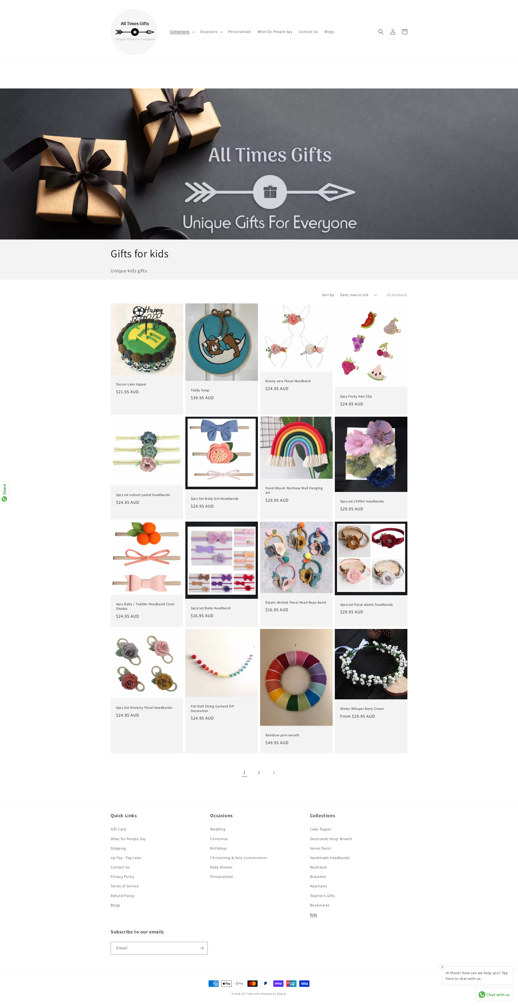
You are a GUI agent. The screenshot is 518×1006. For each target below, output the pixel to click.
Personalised (221, 876)
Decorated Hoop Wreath (331, 838)
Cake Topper (321, 829)
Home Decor (321, 848)
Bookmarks (320, 905)
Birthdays (218, 848)
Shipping (118, 848)
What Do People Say (128, 838)
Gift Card (118, 829)
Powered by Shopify (274, 993)
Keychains (318, 886)
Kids (313, 914)
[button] (182, 31)
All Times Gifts (251, 993)
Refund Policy (123, 895)
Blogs (115, 905)
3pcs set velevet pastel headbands (143, 495)
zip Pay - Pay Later (126, 857)
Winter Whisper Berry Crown (362, 709)
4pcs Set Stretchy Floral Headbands (144, 708)
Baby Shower (221, 867)
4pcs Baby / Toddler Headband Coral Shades (145, 606)
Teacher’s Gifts (322, 895)
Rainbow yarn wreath (282, 735)
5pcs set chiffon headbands (362, 501)
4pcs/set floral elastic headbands (366, 605)
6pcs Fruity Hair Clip (356, 396)
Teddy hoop (200, 390)
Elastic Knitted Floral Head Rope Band (295, 602)
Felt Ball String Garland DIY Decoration (212, 708)
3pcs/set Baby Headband (210, 608)
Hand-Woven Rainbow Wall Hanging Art (294, 490)
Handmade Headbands (330, 857)
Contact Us (120, 867)
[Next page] (274, 773)
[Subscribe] (201, 948)
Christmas (219, 838)
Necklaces (318, 867)
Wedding (217, 829)
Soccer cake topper (131, 384)
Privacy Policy (122, 876)
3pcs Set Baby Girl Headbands (214, 499)
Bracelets (318, 876)
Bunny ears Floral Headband (288, 381)
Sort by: (328, 294)
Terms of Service (125, 886)
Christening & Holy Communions (238, 857)
